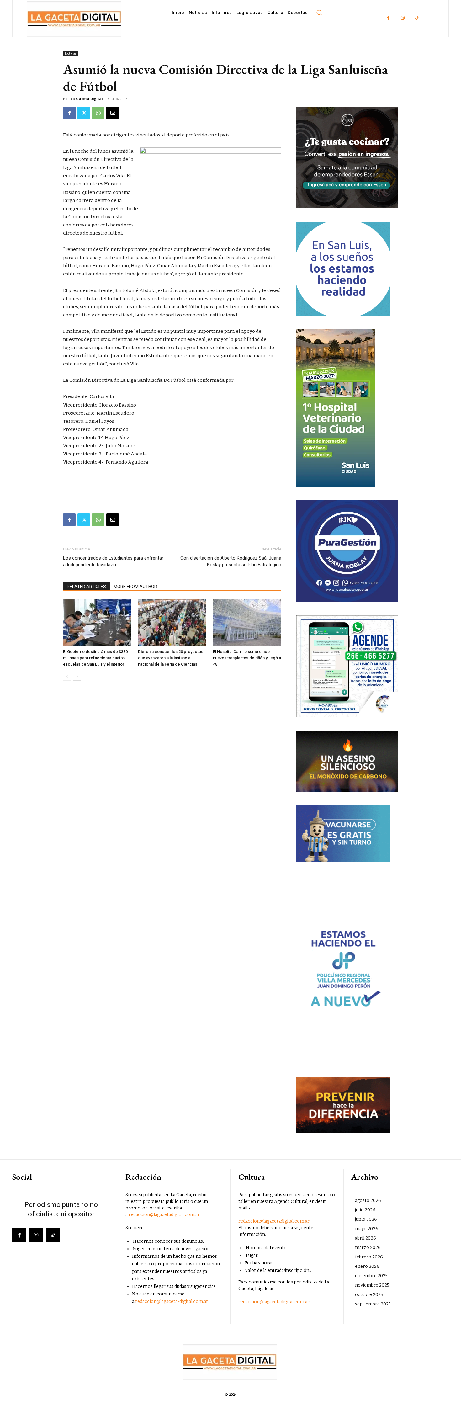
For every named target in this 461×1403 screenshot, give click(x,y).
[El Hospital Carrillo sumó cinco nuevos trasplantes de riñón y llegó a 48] (247, 622)
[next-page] (77, 677)
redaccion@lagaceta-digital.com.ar (171, 1301)
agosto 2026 (368, 1200)
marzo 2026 (368, 1247)
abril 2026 (365, 1238)
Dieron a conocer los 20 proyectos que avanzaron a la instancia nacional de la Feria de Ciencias (170, 658)
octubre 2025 (369, 1294)
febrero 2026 (369, 1257)
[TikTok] (416, 18)
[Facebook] (388, 18)
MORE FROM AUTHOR (135, 586)
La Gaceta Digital (87, 98)
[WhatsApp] (98, 113)
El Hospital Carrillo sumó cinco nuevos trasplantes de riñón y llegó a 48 (247, 658)
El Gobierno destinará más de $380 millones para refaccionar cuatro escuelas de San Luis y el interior (95, 658)
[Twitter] (83, 113)
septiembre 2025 (373, 1304)
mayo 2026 (366, 1228)
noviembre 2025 (372, 1285)
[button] (319, 13)
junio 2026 (366, 1219)
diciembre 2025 (371, 1275)
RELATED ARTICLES (86, 586)
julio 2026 (365, 1210)
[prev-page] (67, 677)
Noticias (70, 53)
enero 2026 (367, 1266)
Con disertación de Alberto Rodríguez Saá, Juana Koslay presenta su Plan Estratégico (230, 561)
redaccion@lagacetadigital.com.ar (164, 1214)
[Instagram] (402, 18)
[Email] (112, 113)
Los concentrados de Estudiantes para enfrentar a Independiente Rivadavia (113, 561)
